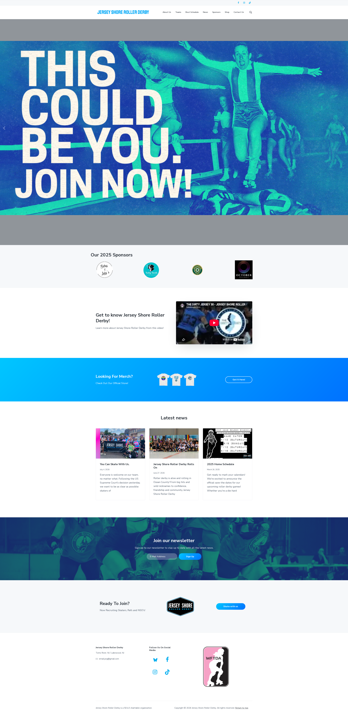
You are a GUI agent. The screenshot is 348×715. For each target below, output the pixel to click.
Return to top (241, 708)
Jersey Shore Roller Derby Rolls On (173, 466)
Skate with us (230, 606)
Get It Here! (239, 379)
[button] (4, 128)
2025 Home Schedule (220, 464)
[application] (214, 322)
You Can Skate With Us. (114, 464)
